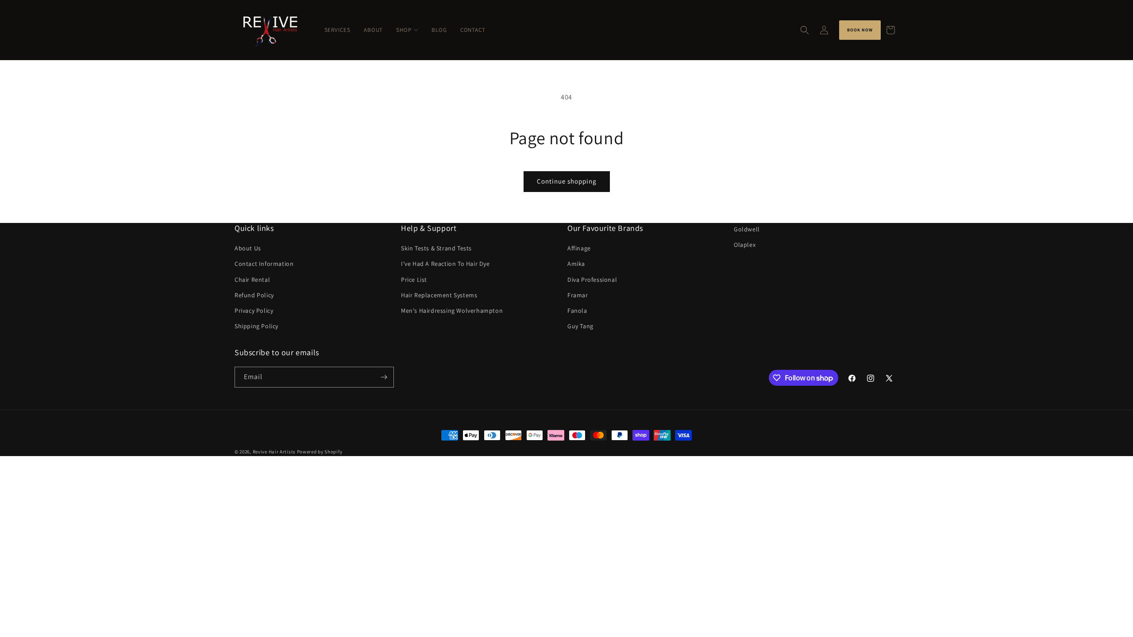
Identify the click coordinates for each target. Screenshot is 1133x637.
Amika (576, 264)
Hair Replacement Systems (439, 295)
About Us (248, 248)
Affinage (579, 248)
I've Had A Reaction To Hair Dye (445, 264)
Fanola (577, 311)
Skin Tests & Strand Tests (436, 248)
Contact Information (264, 264)
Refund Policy (254, 295)
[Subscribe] (383, 377)
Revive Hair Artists (274, 452)
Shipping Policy (256, 326)
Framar (577, 295)
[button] (804, 30)
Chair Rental (252, 280)
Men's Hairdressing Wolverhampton (452, 311)
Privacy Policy (254, 311)
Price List (414, 280)
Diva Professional (592, 280)
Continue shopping (567, 181)
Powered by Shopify (320, 452)
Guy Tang (580, 326)
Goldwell (747, 229)
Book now (860, 30)
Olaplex (744, 245)
